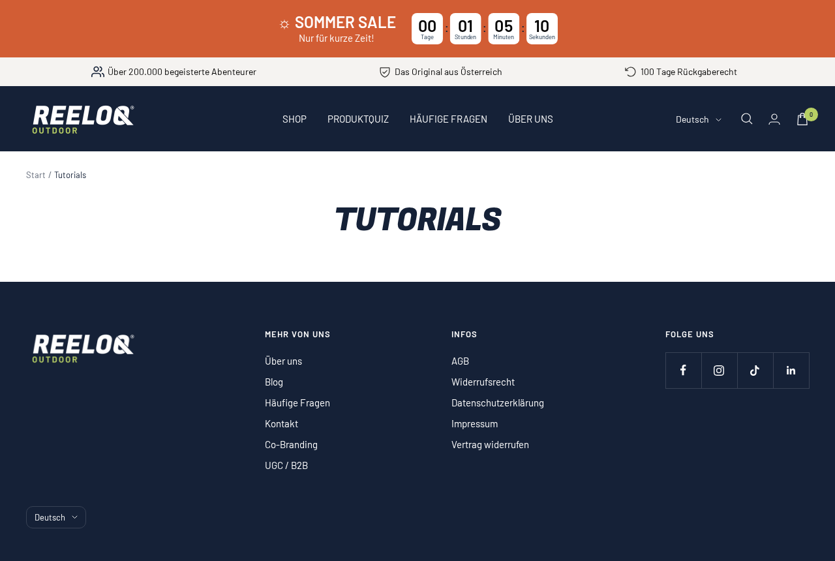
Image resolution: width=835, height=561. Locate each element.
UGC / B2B (286, 465)
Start (36, 175)
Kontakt (281, 423)
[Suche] (747, 119)
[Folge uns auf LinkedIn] (791, 370)
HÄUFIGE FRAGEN (448, 119)
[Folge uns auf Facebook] (683, 370)
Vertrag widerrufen (490, 444)
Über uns (283, 361)
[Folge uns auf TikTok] (755, 370)
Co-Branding (291, 444)
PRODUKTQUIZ (358, 119)
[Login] (774, 119)
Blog (274, 381)
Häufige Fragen (297, 402)
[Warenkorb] (802, 119)
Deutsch (692, 119)
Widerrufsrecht (483, 381)
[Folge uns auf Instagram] (719, 370)
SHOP (294, 119)
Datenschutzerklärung (497, 402)
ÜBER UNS (530, 119)
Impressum (474, 423)
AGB (460, 361)
